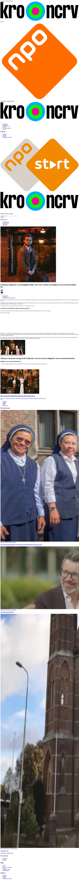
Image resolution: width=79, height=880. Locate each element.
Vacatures (4, 860)
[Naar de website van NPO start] (39, 100)
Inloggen (9, 101)
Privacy (4, 868)
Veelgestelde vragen (6, 869)
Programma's (5, 296)
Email (4, 404)
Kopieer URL (5, 405)
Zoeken (1, 216)
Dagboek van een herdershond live (9, 297)
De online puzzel (6, 221)
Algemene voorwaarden (7, 867)
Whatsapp (4, 402)
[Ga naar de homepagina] (39, 20)
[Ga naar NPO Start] (39, 190)
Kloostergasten (8, 542)
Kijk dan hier (2, 368)
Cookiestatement (6, 870)
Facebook (4, 401)
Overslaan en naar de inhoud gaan (6, 0)
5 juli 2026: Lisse (4, 850)
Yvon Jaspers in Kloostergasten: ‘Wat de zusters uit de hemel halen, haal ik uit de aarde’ (21, 544)
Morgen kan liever (37, 398)
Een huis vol (5, 223)
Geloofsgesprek (8, 609)
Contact (4, 865)
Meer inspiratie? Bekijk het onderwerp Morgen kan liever (17, 396)
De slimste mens (6, 222)
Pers (3, 866)
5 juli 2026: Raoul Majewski (7, 612)
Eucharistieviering (8, 848)
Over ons (4, 859)
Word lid (2, 21)
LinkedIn (4, 403)
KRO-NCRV (5, 295)
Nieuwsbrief (5, 225)
